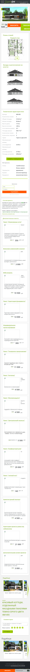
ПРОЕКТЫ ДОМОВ (21, 2)
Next (26, 14)
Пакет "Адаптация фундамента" (14, 301)
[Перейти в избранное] (28, 3)
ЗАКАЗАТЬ (14, 25)
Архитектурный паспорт (11, 499)
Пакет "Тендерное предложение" (15, 351)
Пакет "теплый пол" (10, 475)
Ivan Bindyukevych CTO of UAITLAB (18, 665)
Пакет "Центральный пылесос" (14, 420)
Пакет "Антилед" (9, 375)
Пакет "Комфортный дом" (12, 449)
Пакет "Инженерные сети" (12, 222)
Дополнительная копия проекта (14, 553)
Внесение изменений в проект (14, 249)
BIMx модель (7, 273)
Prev (3, 14)
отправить (6, 631)
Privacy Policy (21, 668)
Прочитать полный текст (8, 214)
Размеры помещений (14, 159)
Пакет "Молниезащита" (11, 398)
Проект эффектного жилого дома (13, 593)
